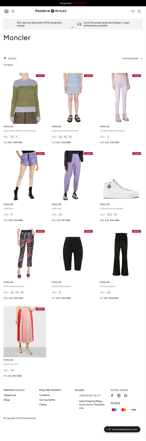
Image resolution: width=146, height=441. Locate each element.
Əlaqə (7, 399)
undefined (8, 208)
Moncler (8, 126)
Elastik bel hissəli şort (61, 286)
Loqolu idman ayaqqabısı (111, 208)
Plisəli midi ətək (11, 364)
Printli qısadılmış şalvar (14, 286)
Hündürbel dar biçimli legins (112, 130)
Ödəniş (43, 404)
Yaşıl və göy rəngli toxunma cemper (20, 130)
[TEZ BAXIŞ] (25, 98)
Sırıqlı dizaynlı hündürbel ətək (65, 130)
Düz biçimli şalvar (108, 286)
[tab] (72, 27)
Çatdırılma (44, 395)
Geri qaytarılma (47, 399)
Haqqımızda (10, 395)
